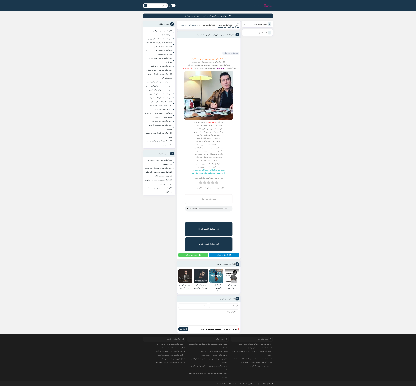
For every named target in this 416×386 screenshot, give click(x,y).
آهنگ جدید (256, 5)
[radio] (217, 182)
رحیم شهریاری (221, 68)
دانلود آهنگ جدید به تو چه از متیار (161, 121)
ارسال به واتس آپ (192, 255)
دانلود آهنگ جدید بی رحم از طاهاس (161, 66)
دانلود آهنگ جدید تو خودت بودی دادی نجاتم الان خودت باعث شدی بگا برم (159, 44)
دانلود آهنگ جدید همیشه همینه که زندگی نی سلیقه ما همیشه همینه (158, 52)
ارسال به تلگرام (222, 255)
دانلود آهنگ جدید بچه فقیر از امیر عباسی (159, 82)
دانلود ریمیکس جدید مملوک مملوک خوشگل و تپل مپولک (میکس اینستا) (161, 103)
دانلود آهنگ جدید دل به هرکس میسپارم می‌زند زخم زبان (160, 32)
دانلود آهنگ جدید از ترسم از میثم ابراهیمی (158, 90)
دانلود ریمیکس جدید (260, 24)
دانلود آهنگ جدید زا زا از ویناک (162, 109)
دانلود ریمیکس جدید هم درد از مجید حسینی (214, 355)
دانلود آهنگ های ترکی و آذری (206, 25)
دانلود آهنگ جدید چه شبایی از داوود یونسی (158, 38)
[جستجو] (145, 5)
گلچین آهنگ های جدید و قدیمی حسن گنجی (170, 355)
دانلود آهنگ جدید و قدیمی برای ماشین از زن (170, 344)
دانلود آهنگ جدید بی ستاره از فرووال (160, 93)
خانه (237, 25)
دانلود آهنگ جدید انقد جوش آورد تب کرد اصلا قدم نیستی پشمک (159, 143)
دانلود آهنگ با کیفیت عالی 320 (207, 229)
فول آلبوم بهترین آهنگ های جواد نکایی (172, 359)
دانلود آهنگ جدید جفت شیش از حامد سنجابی (160, 127)
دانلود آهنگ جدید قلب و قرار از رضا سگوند (158, 86)
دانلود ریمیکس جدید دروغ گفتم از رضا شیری (214, 351)
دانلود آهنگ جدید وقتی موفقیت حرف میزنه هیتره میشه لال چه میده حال (158, 115)
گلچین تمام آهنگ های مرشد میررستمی (171, 347)
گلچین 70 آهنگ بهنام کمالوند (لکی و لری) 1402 (169, 362)
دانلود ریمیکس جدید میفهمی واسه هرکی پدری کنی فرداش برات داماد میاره (208, 360)
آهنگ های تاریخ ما (186, 68)
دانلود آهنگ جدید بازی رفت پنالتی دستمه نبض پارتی (159, 60)
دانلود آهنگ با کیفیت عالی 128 (207, 244)
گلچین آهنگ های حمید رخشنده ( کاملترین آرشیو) (169, 351)
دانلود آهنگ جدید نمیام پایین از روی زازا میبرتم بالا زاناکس (160, 76)
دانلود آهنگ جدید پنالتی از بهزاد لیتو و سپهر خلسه (159, 135)
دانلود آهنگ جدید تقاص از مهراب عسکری (159, 70)
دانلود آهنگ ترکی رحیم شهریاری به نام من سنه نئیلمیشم (215, 35)
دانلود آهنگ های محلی (225, 25)
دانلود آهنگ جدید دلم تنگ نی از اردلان (160, 98)
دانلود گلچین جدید (261, 32)
